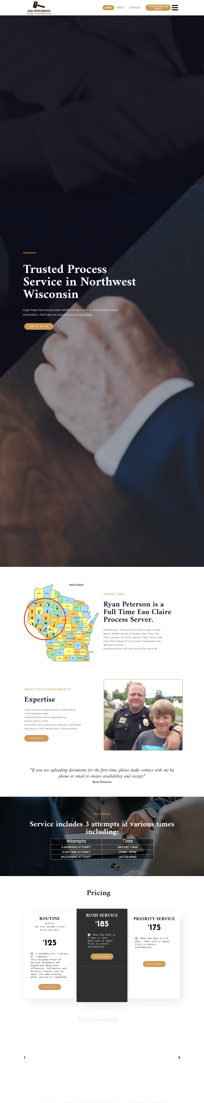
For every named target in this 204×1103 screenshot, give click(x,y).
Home (108, 7)
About (120, 7)
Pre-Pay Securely (49, 984)
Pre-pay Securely (102, 953)
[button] (24, 1057)
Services (134, 7)
